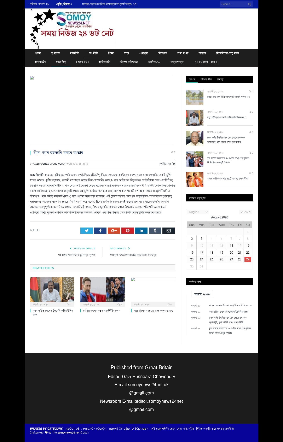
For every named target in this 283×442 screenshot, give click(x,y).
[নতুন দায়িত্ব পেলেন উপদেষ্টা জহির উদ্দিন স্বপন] (52, 291)
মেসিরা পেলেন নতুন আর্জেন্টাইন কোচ (101, 310)
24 (201, 259)
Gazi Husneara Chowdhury (50, 163)
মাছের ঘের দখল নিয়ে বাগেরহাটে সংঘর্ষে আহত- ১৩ (109, 4)
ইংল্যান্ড (55, 53)
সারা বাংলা (183, 53)
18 (211, 253)
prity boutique (206, 62)
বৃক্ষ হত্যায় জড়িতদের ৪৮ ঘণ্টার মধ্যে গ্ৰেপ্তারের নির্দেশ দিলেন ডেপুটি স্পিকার (228, 160)
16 (192, 253)
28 (239, 259)
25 (211, 259)
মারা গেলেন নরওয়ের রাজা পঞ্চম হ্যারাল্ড (153, 310)
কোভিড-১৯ (154, 62)
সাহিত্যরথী (104, 62)
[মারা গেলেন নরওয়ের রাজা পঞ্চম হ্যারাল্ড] (153, 291)
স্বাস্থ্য (126, 53)
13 (231, 245)
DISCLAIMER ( (142, 428)
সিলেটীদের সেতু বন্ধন (227, 53)
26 (221, 259)
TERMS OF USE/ (120, 428)
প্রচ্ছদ (38, 53)
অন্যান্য (202, 53)
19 (221, 253)
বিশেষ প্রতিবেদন (129, 62)
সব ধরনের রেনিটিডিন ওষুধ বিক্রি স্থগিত (76, 255)
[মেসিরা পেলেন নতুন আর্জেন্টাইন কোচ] (102, 291)
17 (201, 253)
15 (247, 245)
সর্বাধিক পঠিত (206, 79)
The (65, 432)
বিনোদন (162, 53)
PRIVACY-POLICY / (96, 428)
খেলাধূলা (143, 53)
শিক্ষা (111, 53)
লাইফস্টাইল (177, 62)
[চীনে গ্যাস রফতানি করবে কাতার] (102, 111)
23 (192, 259)
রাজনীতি (74, 53)
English (82, 62)
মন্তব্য (220, 79)
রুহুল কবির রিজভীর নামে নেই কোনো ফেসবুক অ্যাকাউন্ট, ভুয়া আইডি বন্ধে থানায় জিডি (226, 140)
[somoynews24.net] (73, 28)
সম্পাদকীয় (40, 62)
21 (239, 253)
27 (231, 259)
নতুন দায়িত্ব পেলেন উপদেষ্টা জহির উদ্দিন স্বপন (226, 117)
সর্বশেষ (192, 79)
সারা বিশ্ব (61, 62)
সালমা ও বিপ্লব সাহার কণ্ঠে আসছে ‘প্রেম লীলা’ (228, 178)
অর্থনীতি (93, 53)
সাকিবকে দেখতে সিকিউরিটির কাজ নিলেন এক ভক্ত (133, 255)
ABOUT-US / (74, 428)
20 (231, 253)
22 (247, 253)
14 (239, 245)
